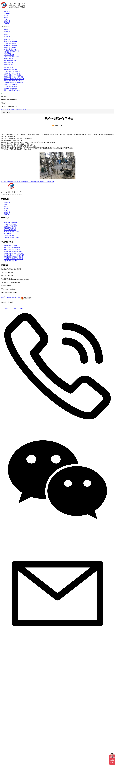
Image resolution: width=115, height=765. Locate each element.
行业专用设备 (8, 67)
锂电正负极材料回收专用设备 (13, 81)
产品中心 (7, 15)
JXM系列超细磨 (9, 55)
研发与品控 (8, 21)
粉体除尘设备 (8, 62)
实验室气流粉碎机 (10, 43)
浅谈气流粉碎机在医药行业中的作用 (14, 182)
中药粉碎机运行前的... (20, 109)
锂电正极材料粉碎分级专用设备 (14, 79)
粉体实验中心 (8, 64)
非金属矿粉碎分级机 (10, 88)
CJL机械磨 (7, 53)
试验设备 (7, 31)
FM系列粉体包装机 (10, 60)
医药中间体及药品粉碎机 (12, 90)
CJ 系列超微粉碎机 (10, 49)
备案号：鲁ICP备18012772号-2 (10, 297)
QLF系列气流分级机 (10, 45)
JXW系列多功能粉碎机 (11, 56)
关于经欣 (7, 13)
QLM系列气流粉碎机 (11, 41)
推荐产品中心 (8, 40)
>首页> (10, 109)
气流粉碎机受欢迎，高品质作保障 (41, 182)
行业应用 (7, 206)
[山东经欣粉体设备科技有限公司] (57, 5)
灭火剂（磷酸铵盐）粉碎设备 (13, 82)
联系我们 (7, 23)
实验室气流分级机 (10, 47)
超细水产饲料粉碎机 (10, 84)
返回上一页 (4, 109)
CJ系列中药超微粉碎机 (11, 51)
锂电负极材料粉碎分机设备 (13, 75)
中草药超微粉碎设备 (10, 69)
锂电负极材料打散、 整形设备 (13, 77)
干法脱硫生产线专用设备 (12, 71)
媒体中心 (7, 17)
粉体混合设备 (8, 58)
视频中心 (7, 19)
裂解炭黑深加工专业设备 (12, 73)
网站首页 (7, 11)
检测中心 (7, 29)
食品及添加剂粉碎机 (10, 86)
